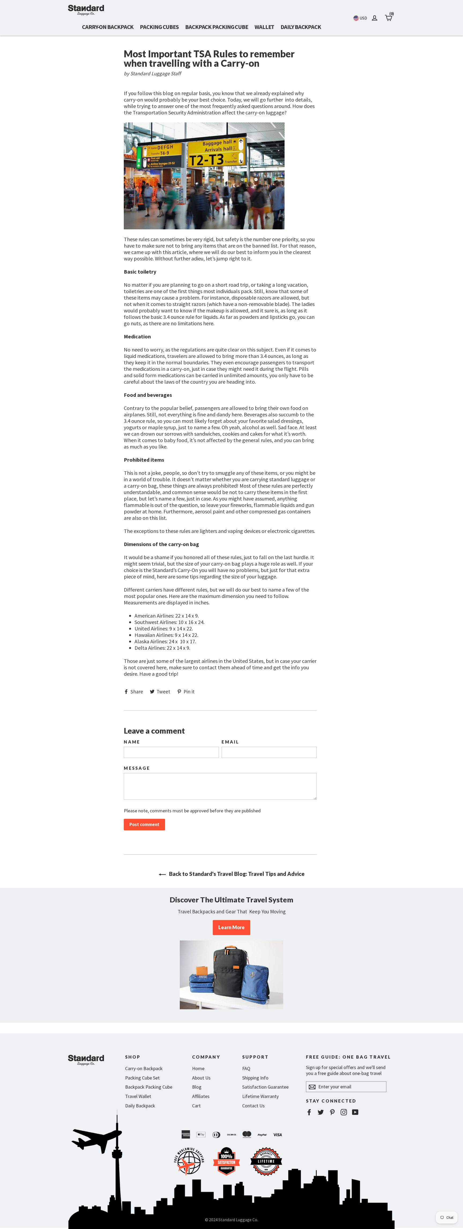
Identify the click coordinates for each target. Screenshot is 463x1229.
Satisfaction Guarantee (265, 1087)
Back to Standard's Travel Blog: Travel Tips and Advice (236, 874)
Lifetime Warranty (260, 1096)
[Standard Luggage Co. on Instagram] (344, 1111)
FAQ (246, 1068)
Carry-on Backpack (107, 27)
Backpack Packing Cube (216, 27)
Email (230, 742)
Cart (196, 1106)
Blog (196, 1087)
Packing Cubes (159, 27)
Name (132, 742)
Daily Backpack (301, 27)
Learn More (231, 927)
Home (198, 1068)
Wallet (264, 27)
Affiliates (201, 1096)
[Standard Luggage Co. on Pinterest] (332, 1111)
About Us (201, 1078)
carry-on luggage (264, 112)
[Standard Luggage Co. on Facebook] (309, 1111)
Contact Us (253, 1106)
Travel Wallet (138, 1096)
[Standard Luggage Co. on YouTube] (355, 1111)
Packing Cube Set (142, 1078)
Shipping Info (255, 1078)
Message (137, 768)
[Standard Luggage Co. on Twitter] (321, 1111)
